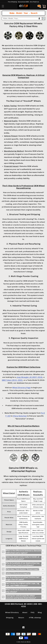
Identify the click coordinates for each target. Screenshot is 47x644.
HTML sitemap (35, 617)
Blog (40, 612)
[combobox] (22, 18)
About (24, 612)
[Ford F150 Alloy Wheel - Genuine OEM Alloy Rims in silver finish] (8, 40)
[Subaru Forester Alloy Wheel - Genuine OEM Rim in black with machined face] (29, 40)
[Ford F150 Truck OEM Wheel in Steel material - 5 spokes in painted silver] (13, 462)
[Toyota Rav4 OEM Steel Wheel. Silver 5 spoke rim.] (24, 462)
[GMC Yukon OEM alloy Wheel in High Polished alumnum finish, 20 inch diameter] (39, 40)
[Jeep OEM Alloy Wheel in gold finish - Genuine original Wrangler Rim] (18, 40)
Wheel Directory (12, 612)
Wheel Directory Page (21, 387)
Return (21, 617)
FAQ (32, 612)
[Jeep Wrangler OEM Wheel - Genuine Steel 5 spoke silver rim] (35, 462)
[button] (2, 6)
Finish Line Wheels (25, 641)
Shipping (9, 617)
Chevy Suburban (20, 416)
